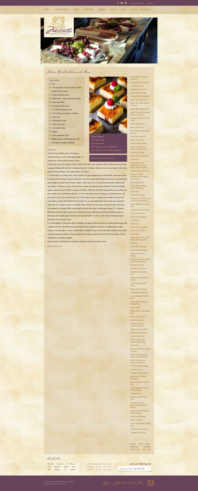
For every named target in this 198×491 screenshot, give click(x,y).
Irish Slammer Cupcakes (139, 292)
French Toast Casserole (138, 227)
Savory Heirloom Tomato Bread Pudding (139, 388)
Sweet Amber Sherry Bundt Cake (140, 424)
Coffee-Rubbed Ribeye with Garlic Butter (138, 186)
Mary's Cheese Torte (137, 316)
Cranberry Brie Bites (137, 195)
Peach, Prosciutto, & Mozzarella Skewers (137, 361)
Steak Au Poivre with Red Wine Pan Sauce (139, 411)
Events (113, 9)
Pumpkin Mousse (136, 369)
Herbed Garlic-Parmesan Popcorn (139, 278)
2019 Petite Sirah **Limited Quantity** (107, 150)
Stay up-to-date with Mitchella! (132, 468)
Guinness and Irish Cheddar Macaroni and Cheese (140, 260)
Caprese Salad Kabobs (138, 143)
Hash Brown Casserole (138, 268)
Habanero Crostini (137, 265)
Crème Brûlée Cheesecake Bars (140, 205)
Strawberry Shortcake (138, 416)
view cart (137, 3)
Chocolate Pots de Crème (139, 171)
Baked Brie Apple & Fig (139, 99)
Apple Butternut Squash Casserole (139, 77)
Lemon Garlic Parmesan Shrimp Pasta (139, 302)
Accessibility (61, 484)
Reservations (146, 9)
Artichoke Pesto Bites (138, 89)
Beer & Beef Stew (137, 127)
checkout (149, 3)
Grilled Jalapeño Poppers (139, 250)
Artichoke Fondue (137, 86)
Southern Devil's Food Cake (138, 398)
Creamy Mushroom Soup (139, 210)
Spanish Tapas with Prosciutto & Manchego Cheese (139, 404)
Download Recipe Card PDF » (103, 158)
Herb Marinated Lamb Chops (138, 284)
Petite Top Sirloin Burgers (139, 366)
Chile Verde (134, 159)
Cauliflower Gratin (137, 152)
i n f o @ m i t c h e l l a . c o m (99, 464)
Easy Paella (134, 220)
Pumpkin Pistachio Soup (139, 373)
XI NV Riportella (97, 140)
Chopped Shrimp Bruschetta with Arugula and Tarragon (139, 176)
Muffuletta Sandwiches (138, 332)
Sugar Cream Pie (136, 420)
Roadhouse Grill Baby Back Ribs (138, 377)
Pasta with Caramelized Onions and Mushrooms (139, 355)
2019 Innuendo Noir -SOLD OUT (104, 146)
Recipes (102, 9)
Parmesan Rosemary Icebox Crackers (140, 349)
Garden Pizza (135, 234)
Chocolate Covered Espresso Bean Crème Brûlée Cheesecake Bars (139, 164)
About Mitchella (61, 9)
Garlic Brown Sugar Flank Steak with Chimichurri (140, 238)
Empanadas (134, 223)
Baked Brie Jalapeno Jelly (139, 109)
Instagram (125, 3)
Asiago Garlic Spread (138, 92)
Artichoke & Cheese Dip (139, 82)
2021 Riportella (97, 143)
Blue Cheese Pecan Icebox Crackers (140, 131)
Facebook (118, 3)
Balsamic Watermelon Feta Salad (140, 119)
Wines (76, 9)
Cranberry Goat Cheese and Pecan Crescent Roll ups (140, 199)
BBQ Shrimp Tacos (137, 123)
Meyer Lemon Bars (137, 320)
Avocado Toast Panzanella (139, 96)
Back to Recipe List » (55, 246)
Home (46, 9)
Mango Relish (135, 307)
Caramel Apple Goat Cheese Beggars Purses (138, 147)
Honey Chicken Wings (138, 289)
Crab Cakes (134, 191)
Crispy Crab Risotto (137, 213)
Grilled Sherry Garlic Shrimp (138, 254)
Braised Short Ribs (137, 140)
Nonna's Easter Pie (137, 336)
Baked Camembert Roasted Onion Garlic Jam (140, 113)
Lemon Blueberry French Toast (139, 297)
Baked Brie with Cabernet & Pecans (139, 104)
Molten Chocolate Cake (139, 329)
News (123, 9)
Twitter (121, 3)
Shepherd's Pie (135, 393)
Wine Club (88, 9)
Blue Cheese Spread (137, 136)
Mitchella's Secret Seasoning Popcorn (137, 324)
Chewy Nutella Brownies (139, 156)
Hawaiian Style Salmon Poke (138, 273)
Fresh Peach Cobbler (138, 230)
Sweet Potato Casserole (138, 429)
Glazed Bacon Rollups (138, 246)
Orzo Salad (134, 345)
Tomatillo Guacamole (138, 432)
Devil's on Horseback (138, 216)
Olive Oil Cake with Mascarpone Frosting (138, 340)
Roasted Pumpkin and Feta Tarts (140, 383)
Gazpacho (134, 243)
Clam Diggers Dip (137, 182)
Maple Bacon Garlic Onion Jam (140, 312)
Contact (134, 9)
